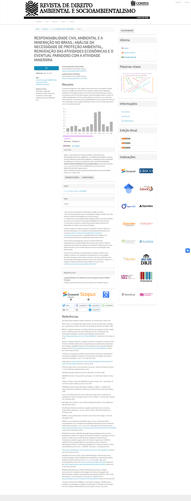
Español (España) (129, 53)
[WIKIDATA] (146, 277)
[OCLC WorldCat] (129, 295)
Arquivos (55, 22)
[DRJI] (146, 259)
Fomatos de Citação (71, 177)
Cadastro (178, 2)
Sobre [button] (63, 22)
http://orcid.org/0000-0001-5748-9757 (74, 71)
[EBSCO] (146, 171)
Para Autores (126, 116)
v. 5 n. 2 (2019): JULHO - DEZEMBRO (62, 29)
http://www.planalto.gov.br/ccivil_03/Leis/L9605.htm (89, 348)
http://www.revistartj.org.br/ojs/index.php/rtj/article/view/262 (85, 464)
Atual (47, 22)
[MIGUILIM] (146, 224)
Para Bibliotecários (128, 121)
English (126, 48)
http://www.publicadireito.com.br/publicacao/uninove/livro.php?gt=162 (85, 450)
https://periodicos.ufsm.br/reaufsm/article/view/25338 (80, 479)
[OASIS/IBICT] (129, 242)
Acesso (187, 2)
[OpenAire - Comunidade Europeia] (129, 206)
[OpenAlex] (146, 206)
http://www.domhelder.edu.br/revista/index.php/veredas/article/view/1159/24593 (89, 428)
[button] (68, 305)
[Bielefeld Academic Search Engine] (129, 259)
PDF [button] (46, 68)
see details (75, 146)
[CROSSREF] (129, 171)
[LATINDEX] (146, 188)
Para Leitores (126, 112)
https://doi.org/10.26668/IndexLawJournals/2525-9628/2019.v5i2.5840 (46, 82)
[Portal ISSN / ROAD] (129, 277)
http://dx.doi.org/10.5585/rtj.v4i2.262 (93, 462)
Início (37, 29)
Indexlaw (39, 22)
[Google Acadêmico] (129, 188)
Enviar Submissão (127, 30)
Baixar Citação (88, 177)
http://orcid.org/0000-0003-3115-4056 (74, 78)
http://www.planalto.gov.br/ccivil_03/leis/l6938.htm (79, 336)
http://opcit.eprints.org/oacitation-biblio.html (81, 264)
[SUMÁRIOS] (146, 242)
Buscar (72, 22)
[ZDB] (146, 295)
